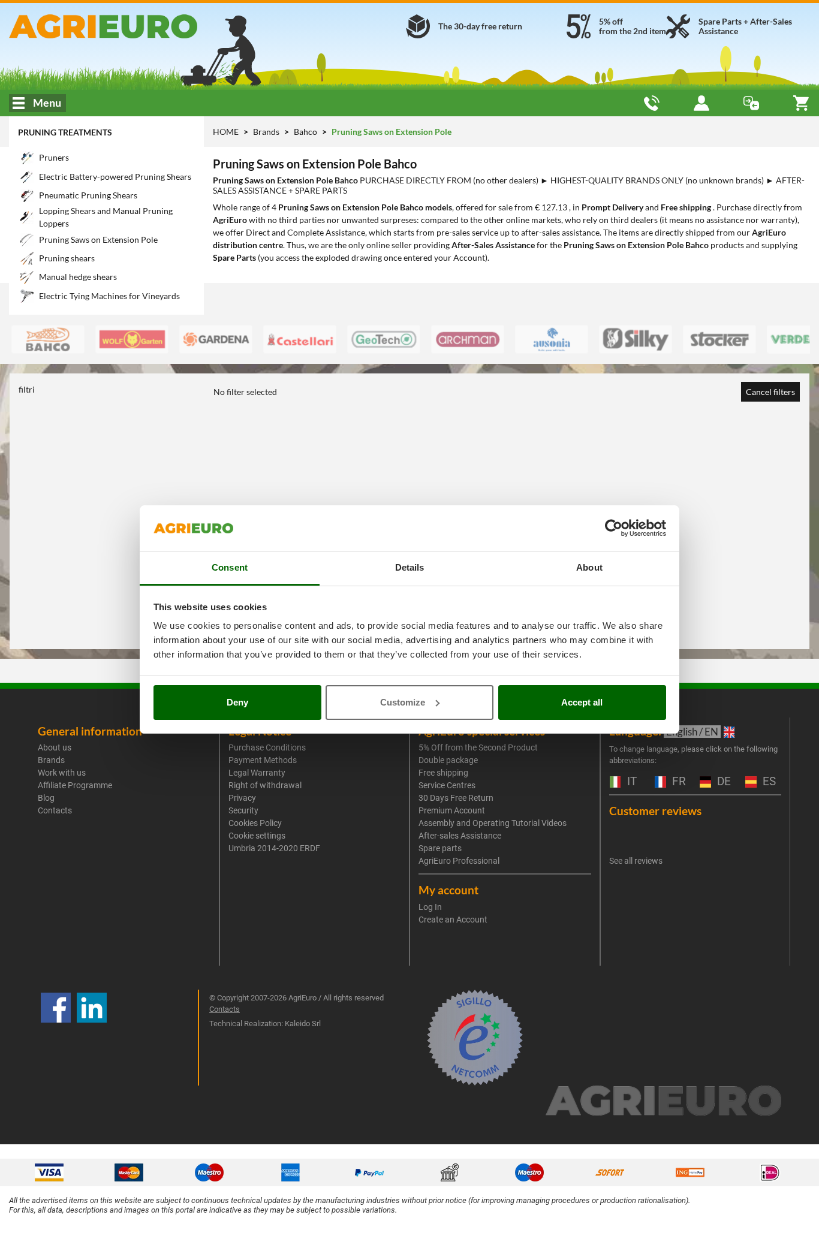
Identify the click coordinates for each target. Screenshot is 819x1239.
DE (722, 782)
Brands (267, 131)
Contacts (55, 810)
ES (768, 782)
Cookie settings (256, 835)
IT (630, 782)
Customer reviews (655, 811)
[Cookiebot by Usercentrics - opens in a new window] (613, 528)
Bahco (306, 131)
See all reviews (636, 861)
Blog (46, 798)
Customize (402, 702)
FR (677, 782)
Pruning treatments (65, 132)
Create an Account (452, 919)
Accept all (582, 702)
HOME (226, 131)
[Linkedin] (92, 1038)
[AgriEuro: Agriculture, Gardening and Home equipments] (136, 26)
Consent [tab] (230, 567)
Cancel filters (770, 392)
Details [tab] (409, 567)
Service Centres (446, 785)
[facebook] (56, 1038)
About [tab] (589, 567)
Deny (237, 702)
